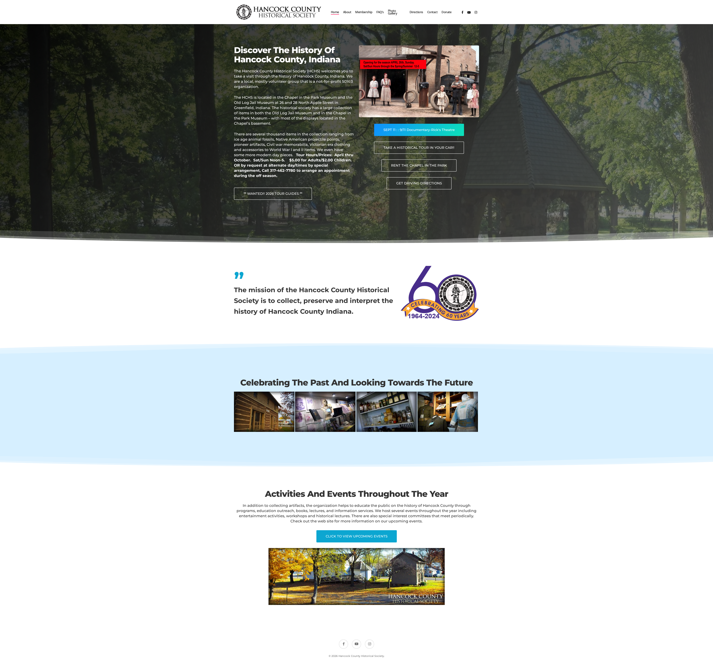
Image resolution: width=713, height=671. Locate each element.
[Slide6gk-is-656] (387, 412)
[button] (273, 194)
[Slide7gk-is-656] (448, 412)
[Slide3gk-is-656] (265, 412)
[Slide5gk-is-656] (326, 412)
